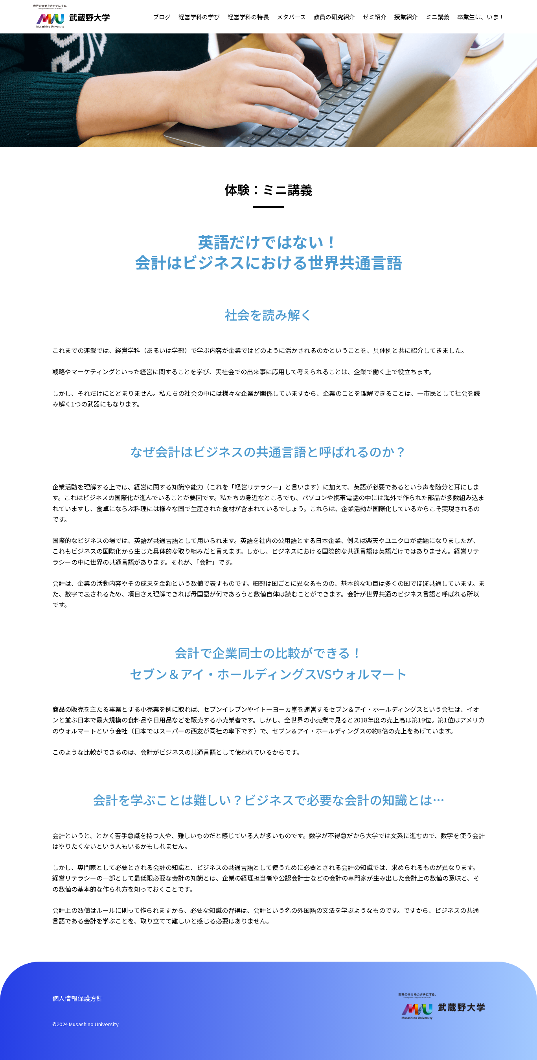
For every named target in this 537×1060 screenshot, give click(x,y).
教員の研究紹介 (334, 17)
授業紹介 (406, 17)
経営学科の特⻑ (248, 17)
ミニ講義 (437, 17)
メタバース (291, 17)
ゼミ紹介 (374, 17)
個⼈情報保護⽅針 (77, 998)
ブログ (162, 17)
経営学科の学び (199, 17)
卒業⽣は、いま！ (480, 17)
